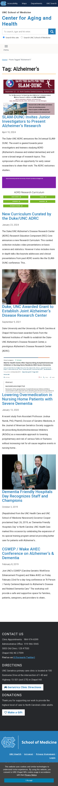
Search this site (12, 37)
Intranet (28, 754)
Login (52, 757)
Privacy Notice (31, 775)
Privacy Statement (45, 754)
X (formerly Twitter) (24, 657)
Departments (36, 3)
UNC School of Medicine (16, 12)
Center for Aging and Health (27, 21)
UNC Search (51, 3)
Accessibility (12, 3)
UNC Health (15, 754)
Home (4, 60)
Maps (24, 3)
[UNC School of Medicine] (29, 742)
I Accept (29, 780)
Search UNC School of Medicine (36, 37)
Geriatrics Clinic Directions (24, 687)
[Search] (52, 31)
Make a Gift (15, 712)
